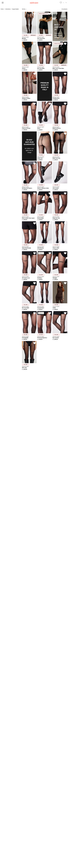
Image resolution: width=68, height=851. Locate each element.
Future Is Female (26, 128)
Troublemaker (56, 98)
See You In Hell (41, 38)
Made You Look (56, 158)
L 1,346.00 (24, 40)
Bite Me (24, 38)
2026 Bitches (40, 248)
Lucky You (39, 158)
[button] (63, 2)
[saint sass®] (34, 3)
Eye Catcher (56, 337)
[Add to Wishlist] (34, 14)
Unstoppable (25, 337)
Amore (23, 68)
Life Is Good (56, 188)
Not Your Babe (41, 68)
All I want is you (26, 278)
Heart (38, 128)
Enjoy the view (56, 218)
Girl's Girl (24, 367)
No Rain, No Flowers (27, 188)
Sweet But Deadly (26, 248)
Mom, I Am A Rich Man (58, 68)
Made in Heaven (57, 128)
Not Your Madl (25, 307)
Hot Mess (39, 278)
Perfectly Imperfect (42, 337)
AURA (54, 307)
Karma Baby (40, 218)
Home (2, 9)
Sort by (23, 9)
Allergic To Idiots (26, 98)
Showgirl (55, 278)
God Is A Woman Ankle (43, 188)
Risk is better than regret (28, 218)
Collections (8, 9)
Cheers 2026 (56, 248)
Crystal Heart (40, 307)
